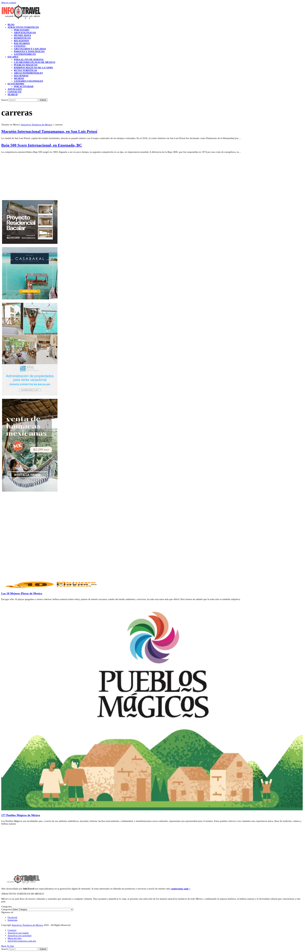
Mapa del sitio (15, 938)
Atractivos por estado (18, 933)
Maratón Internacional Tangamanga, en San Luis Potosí (49, 131)
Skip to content (8, 2)
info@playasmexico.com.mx (22, 941)
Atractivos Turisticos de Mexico (36, 124)
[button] (13, 94)
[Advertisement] (96, 178)
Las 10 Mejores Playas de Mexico (21, 593)
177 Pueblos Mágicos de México (20, 815)
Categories (6, 909)
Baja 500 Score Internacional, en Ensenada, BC (41, 145)
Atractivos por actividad (19, 935)
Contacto (12, 930)
